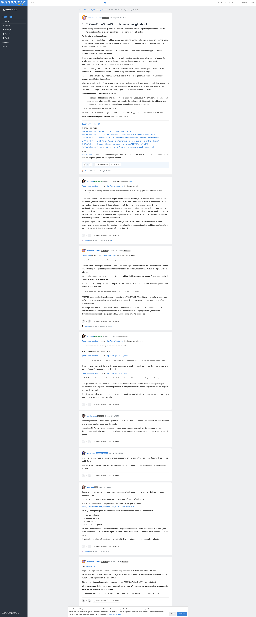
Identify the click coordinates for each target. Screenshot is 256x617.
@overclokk (127, 250)
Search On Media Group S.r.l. (12, 613)
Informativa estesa (114, 614)
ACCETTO (181, 614)
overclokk (90, 181)
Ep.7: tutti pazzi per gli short (118, 356)
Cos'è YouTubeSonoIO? (91, 124)
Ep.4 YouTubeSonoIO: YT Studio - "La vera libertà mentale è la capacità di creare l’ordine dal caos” (120, 141)
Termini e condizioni (11, 612)
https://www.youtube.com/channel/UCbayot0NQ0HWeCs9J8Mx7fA (108, 507)
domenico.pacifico (95, 18)
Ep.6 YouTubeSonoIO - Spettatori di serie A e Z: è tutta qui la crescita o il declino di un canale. (118, 147)
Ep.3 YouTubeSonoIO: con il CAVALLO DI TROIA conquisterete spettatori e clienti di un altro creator (120, 138)
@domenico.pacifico (124, 181)
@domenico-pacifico (90, 186)
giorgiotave (91, 453)
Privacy (4, 612)
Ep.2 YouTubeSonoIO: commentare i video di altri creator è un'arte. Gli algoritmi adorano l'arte (118, 135)
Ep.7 (109, 186)
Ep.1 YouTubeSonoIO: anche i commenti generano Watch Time (106, 131)
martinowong (92, 416)
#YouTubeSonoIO (88, 155)
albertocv (90, 487)
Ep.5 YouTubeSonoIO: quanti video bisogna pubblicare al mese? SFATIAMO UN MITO (115, 144)
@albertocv (125, 561)
